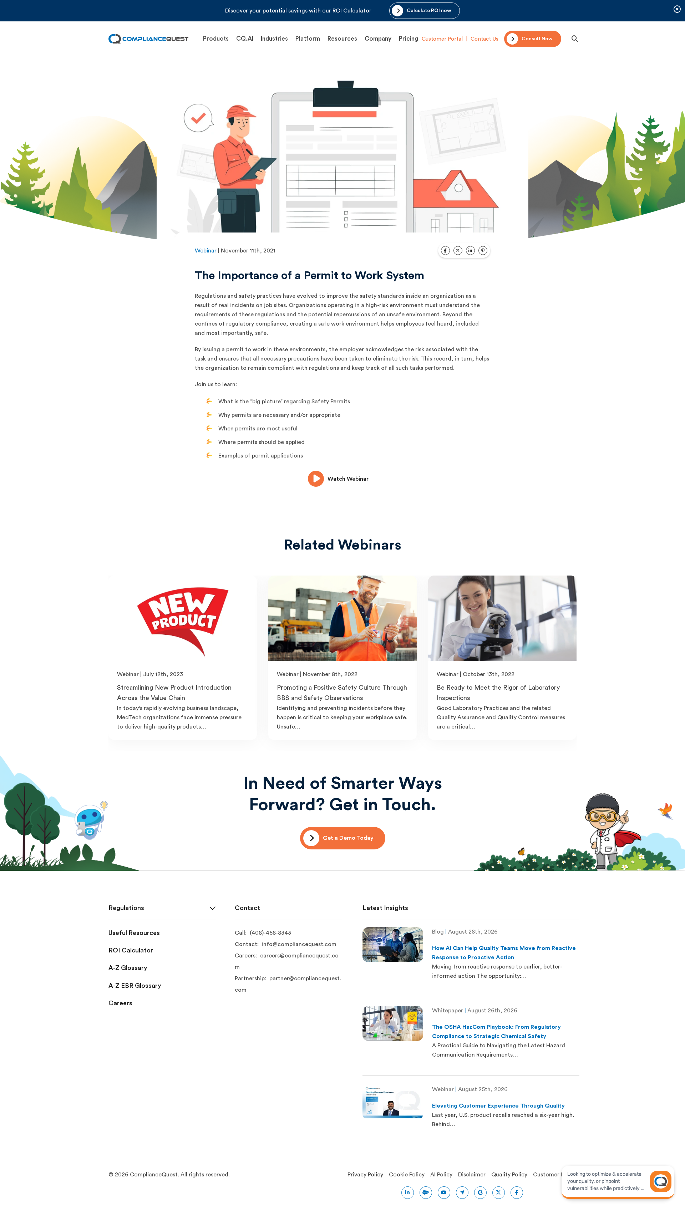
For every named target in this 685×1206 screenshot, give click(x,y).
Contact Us (484, 39)
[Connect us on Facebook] (517, 1192)
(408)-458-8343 (270, 933)
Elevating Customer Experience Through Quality (498, 1106)
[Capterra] (462, 1192)
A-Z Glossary (127, 968)
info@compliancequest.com (299, 944)
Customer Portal (442, 39)
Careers (120, 1003)
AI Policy (441, 1174)
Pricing (408, 39)
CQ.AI (244, 39)
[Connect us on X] (498, 1192)
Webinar (206, 251)
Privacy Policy (365, 1174)
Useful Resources (134, 933)
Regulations (126, 908)
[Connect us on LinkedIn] (407, 1192)
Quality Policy (509, 1174)
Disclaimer (472, 1174)
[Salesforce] (426, 1192)
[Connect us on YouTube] (444, 1192)
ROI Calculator (130, 950)
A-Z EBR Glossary (134, 985)
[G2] (480, 1192)
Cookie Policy (407, 1174)
